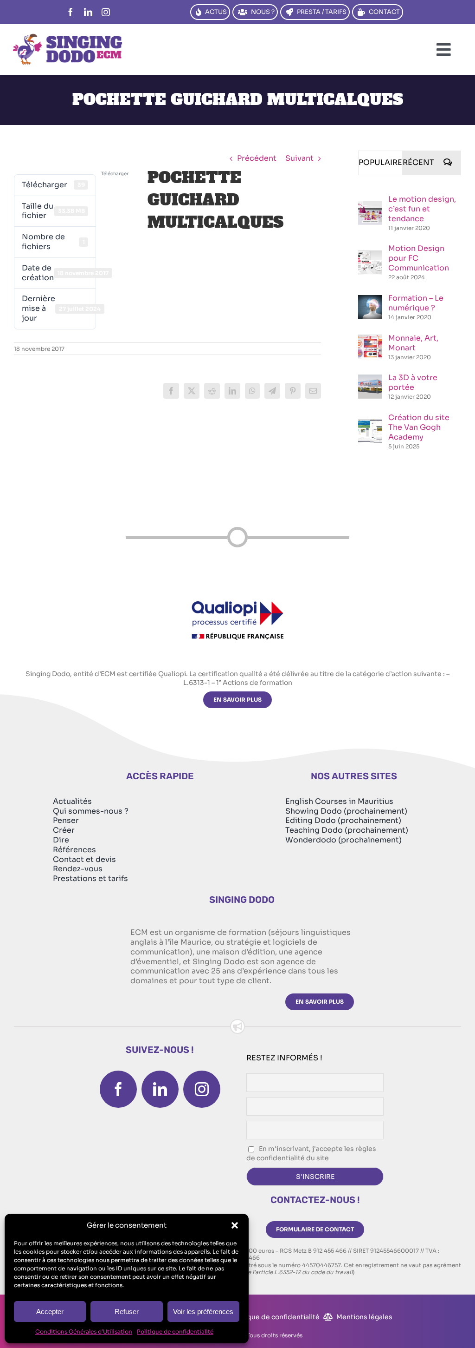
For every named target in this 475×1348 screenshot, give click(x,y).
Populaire (380, 162)
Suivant (299, 158)
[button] (234, 1225)
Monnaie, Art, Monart (413, 343)
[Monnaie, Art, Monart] (370, 339)
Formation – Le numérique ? (415, 303)
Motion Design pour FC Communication (418, 258)
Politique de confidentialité (175, 1331)
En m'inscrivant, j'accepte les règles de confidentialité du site (311, 1153)
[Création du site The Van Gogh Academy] (370, 424)
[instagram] (106, 12)
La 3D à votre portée (412, 382)
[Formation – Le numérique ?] (370, 300)
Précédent (256, 158)
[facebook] (70, 12)
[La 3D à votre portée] (370, 379)
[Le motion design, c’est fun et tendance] (370, 205)
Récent (418, 162)
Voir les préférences (203, 1311)
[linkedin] (88, 12)
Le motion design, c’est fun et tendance (422, 209)
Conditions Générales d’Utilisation (83, 1331)
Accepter (50, 1311)
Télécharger (114, 174)
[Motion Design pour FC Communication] (370, 255)
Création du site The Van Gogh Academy (418, 427)
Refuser (127, 1311)
